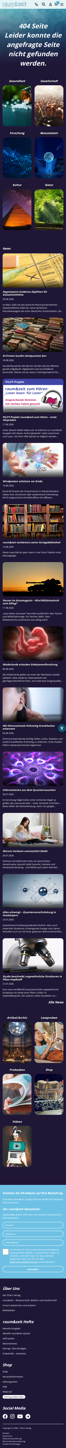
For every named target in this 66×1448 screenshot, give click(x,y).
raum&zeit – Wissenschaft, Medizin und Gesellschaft (30, 1300)
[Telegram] (27, 1416)
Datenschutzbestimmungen (24, 1261)
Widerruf (7, 1391)
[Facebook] (5, 1416)
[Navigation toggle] (61, 4)
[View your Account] (50, 4)
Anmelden (32, 1269)
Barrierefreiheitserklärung (14, 1441)
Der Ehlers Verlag (11, 1295)
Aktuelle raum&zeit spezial (16, 1333)
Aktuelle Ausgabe (11, 1328)
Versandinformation (13, 1376)
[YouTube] (20, 1416)
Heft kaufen (9, 1338)
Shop (5, 1371)
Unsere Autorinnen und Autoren (19, 1305)
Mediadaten (9, 1310)
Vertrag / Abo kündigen (14, 1348)
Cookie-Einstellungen (12, 1444)
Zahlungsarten (10, 1381)
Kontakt (6, 1433)
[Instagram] (12, 1416)
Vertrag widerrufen (14, 1396)
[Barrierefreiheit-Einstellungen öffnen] (62, 728)
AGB (5, 1386)
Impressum (7, 1436)
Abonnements (10, 1343)
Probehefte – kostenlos (14, 1353)
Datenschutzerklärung (12, 1438)
